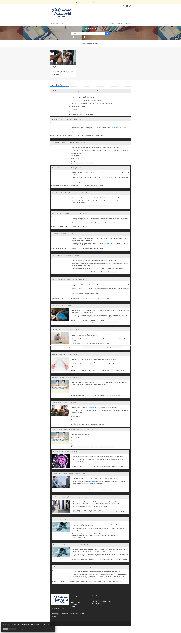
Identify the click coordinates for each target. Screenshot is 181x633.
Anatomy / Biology (115, 466)
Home (111, 23)
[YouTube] (130, 624)
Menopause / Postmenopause (116, 395)
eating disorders (93, 407)
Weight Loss (123, 511)
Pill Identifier (93, 5)
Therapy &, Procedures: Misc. (96, 322)
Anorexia (87, 114)
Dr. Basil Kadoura (111, 243)
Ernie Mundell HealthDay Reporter (79, 106)
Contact (126, 20)
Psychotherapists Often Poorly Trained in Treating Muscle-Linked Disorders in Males (75, 91)
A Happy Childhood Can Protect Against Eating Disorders (67, 119)
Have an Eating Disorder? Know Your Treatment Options (69, 473)
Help (87, 5)
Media (103, 511)
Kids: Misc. (101, 424)
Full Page (73, 113)
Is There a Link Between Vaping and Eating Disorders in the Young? (72, 567)
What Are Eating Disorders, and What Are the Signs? (67, 354)
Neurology (64, 298)
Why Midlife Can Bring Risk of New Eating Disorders (66, 377)
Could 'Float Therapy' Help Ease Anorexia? (64, 305)
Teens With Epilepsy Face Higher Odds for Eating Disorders (69, 279)
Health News (78, 37)
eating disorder (115, 127)
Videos (87, 37)
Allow (5, 629)
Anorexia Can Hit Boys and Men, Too (62, 233)
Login (121, 5)
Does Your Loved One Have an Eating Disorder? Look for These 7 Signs (72, 429)
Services (91, 20)
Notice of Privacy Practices (77, 613)
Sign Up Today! (115, 5)
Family (96, 447)
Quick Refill (99, 5)
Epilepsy (85, 298)
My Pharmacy (81, 20)
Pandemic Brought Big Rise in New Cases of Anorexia (68, 519)
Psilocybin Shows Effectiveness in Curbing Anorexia (66, 168)
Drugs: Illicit (102, 347)
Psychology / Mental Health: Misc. (92, 248)
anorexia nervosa (82, 456)
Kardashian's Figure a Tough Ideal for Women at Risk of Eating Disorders (73, 497)
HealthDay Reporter (76, 153)
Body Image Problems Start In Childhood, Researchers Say (68, 142)
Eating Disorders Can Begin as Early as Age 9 (64, 402)
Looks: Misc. (97, 511)
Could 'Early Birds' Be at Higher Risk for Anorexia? (66, 255)
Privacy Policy (20, 629)
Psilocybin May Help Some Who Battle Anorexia (65, 329)
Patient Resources (103, 20)
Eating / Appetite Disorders (78, 114)
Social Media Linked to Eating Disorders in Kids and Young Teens (70, 193)
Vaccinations (116, 20)
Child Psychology (94, 424)
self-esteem (109, 503)
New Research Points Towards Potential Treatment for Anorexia (70, 213)
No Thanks (12, 629)
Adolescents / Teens (56, 298)
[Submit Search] (107, 33)
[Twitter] (128, 624)
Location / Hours (107, 5)
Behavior (90, 535)
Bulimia (91, 114)
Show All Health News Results (59, 587)
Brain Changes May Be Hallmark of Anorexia (65, 451)
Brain (122, 466)
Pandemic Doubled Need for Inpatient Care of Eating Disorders (71, 545)
